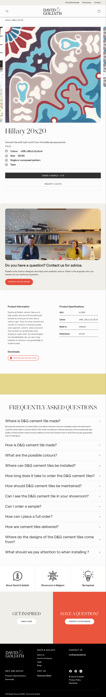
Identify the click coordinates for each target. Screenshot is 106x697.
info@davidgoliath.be (77, 655)
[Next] (103, 74)
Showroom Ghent (44, 676)
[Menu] (7, 11)
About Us (40, 655)
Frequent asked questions (15, 676)
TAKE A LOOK (26, 621)
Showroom (86, 3)
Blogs (39, 665)
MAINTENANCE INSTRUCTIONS (25, 358)
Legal (39, 662)
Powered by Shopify (33, 694)
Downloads (9, 679)
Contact (97, 3)
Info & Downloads (72, 3)
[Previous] (2, 74)
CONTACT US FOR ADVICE (79, 621)
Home (7, 20)
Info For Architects (44, 658)
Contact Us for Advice (19, 282)
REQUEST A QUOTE (53, 184)
